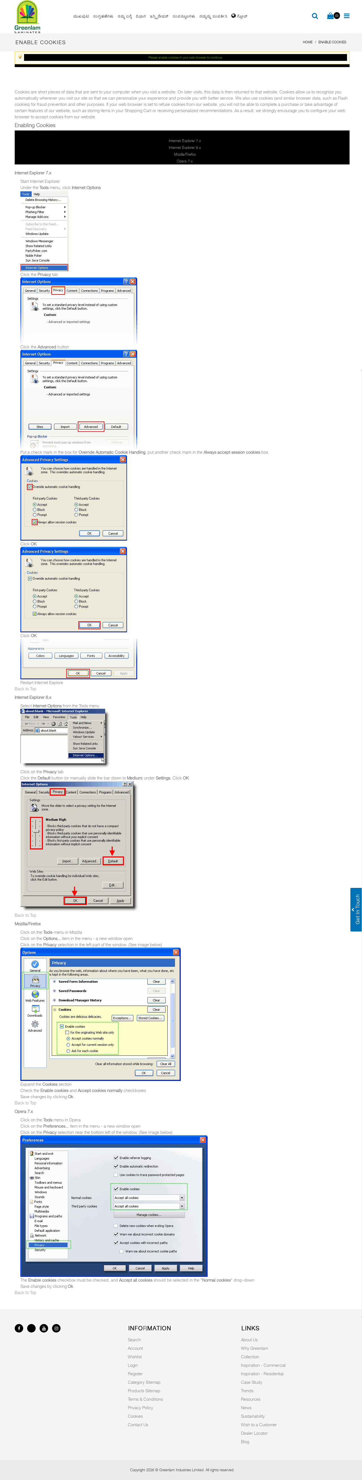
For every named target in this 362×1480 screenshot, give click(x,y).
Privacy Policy (140, 1407)
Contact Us (138, 1424)
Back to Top (25, 688)
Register (135, 1373)
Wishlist (135, 1356)
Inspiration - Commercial (263, 1365)
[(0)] (330, 16)
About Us (249, 1339)
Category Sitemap (144, 1382)
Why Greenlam (254, 1348)
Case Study (251, 1382)
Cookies (135, 1416)
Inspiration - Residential (262, 1373)
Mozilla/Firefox (185, 154)
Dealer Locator (254, 1433)
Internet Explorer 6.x (185, 147)
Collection (250, 1356)
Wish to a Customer (259, 1424)
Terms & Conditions (145, 1399)
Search (134, 1339)
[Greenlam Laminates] (41, 16)
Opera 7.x (185, 161)
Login (133, 1365)
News (246, 1407)
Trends (247, 1390)
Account (135, 1348)
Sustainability (253, 1416)
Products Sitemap (144, 1390)
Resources (250, 1399)
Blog (245, 1441)
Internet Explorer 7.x (185, 140)
